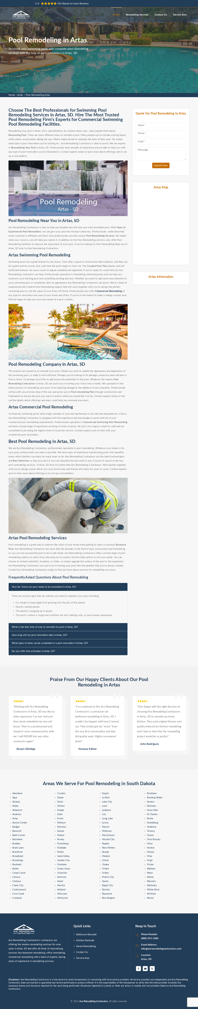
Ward (150, 873)
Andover (16, 814)
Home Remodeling (86, 946)
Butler (15, 869)
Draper (60, 810)
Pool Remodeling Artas (38, 95)
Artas (20, 95)
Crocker (61, 793)
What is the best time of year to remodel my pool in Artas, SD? (45, 627)
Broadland (17, 856)
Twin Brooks (153, 839)
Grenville (62, 873)
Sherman (151, 806)
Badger (16, 827)
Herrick (61, 885)
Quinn (105, 881)
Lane (104, 806)
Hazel (60, 881)
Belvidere (17, 839)
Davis (60, 802)
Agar (14, 797)
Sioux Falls (152, 810)
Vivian (150, 864)
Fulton (60, 852)
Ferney (60, 839)
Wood (150, 898)
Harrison (61, 877)
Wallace (151, 869)
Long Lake (107, 818)
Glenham (62, 864)
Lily (104, 814)
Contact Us (161, 15)
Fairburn (61, 823)
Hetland (61, 889)
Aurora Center (19, 823)
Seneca (150, 802)
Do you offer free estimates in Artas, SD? (33, 651)
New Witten (108, 848)
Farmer (60, 831)
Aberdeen (17, 793)
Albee (15, 806)
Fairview (61, 827)
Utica (150, 843)
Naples (105, 843)
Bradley (16, 843)
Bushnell (17, 864)
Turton (150, 835)
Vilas (149, 856)
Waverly (151, 881)
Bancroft (16, 831)
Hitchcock (62, 898)
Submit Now (161, 165)
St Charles (152, 814)
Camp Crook (19, 873)
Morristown (108, 835)
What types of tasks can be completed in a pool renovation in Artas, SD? (50, 643)
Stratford (151, 827)
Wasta (150, 877)
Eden (59, 814)
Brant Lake (18, 848)
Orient (105, 869)
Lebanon (106, 810)
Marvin (106, 827)
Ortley (105, 873)
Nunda (105, 852)
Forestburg (63, 843)
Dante (60, 797)
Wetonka (152, 885)
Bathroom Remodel (86, 934)
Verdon (151, 848)
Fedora (60, 835)
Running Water (155, 797)
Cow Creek (18, 894)
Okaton (106, 856)
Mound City (108, 839)
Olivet (105, 860)
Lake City (107, 802)
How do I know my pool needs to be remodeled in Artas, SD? (44, 587)
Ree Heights (108, 898)
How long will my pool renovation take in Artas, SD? (39, 635)
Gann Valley (63, 856)
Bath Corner (18, 835)
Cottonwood (19, 889)
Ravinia (106, 889)
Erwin (60, 818)
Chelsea (16, 881)
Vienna (150, 852)
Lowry (105, 823)
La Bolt (106, 797)
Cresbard (17, 898)
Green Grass (63, 869)
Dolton (61, 806)
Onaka (105, 864)
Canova (16, 877)
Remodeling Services (137, 15)
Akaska (16, 802)
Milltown (107, 831)
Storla (150, 818)
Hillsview (62, 894)
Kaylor (105, 793)
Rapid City (107, 885)
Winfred (151, 894)
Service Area (180, 15)
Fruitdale (61, 848)
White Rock (153, 889)
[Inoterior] (21, 15)
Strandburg (152, 823)
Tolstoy (151, 831)
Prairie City (108, 877)
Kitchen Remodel (85, 940)
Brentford (17, 852)
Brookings (17, 860)
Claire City (18, 885)
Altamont (17, 810)
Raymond (107, 894)
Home (116, 15)
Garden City (63, 860)
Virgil (150, 860)
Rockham (152, 793)
